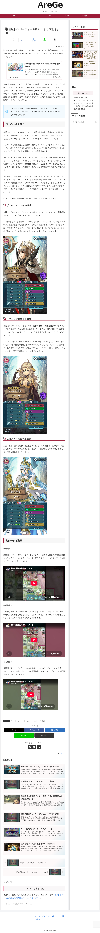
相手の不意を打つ (80, 97)
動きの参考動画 (79, 109)
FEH (14, 721)
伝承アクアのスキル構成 (84, 106)
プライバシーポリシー (50, 916)
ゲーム (7, 721)
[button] (55, 40)
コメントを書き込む (34, 888)
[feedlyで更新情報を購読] (34, 747)
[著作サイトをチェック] (30, 747)
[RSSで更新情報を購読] (39, 747)
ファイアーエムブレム (33, 721)
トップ (37, 916)
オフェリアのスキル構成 (84, 103)
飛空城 (43, 721)
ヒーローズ (21, 721)
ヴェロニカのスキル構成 (84, 100)
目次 (80, 93)
